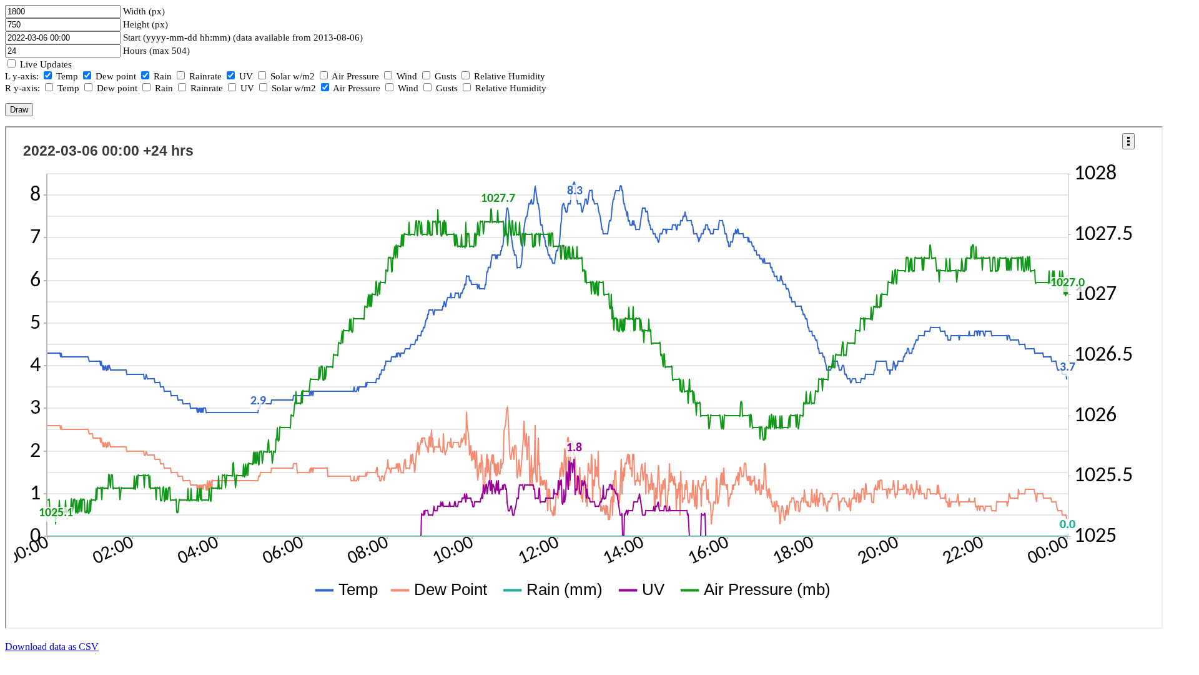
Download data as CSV (52, 646)
